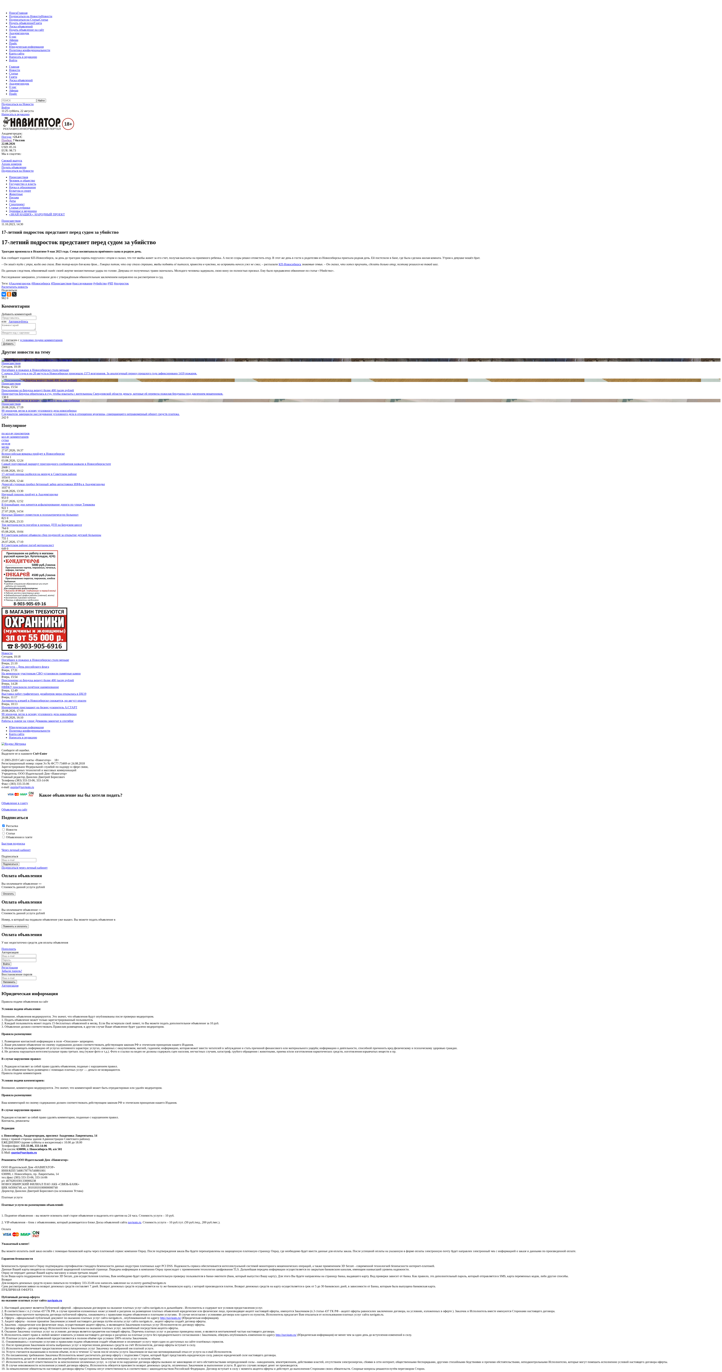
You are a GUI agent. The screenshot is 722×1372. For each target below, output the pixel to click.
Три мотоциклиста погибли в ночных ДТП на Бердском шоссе (42, 524)
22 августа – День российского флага (25, 666)
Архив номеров (12, 164)
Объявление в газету (15, 803)
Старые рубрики (19, 207)
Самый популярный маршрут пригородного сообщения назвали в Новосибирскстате (56, 463)
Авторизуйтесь (18, 321)
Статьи (43, 19)
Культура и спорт (20, 190)
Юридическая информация (26, 46)
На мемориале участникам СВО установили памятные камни (41, 673)
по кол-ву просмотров (16, 433)
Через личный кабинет (16, 850)
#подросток (121, 283)
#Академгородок (20, 283)
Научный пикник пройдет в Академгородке (30, 494)
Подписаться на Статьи (24, 19)
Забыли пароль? (12, 971)
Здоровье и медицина (23, 211)
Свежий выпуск (12, 160)
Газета (38, 23)
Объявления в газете (19, 837)
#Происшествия (61, 283)
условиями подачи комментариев (41, 340)
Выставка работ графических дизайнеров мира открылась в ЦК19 (44, 693)
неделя (6, 443)
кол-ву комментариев (15, 436)
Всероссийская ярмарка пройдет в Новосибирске (33, 453)
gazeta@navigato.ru (22, 787)
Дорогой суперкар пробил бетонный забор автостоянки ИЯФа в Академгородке (53, 484)
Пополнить (9, 949)
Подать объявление (21, 23)
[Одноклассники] (9, 294)
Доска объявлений (21, 26)
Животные (16, 194)
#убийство (100, 283)
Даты (12, 200)
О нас (12, 36)
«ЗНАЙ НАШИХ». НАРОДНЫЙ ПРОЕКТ (37, 214)
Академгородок (19, 33)
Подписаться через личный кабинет (25, 867)
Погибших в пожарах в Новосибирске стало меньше (35, 660)
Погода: (7, 136)
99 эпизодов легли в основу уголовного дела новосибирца (39, 714)
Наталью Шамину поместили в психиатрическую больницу (40, 514)
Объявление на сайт (14, 809)
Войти (13, 60)
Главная (22, 12)
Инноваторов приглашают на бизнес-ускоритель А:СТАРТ (39, 707)
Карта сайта (16, 53)
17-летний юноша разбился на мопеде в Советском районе (39, 474)
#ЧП (110, 283)
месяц (5, 447)
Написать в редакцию (23, 57)
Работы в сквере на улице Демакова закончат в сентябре (38, 721)
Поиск (13, 12)
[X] (14, 294)
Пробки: (7, 140)
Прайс (13, 43)
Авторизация (10, 985)
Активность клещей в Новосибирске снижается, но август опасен (44, 700)
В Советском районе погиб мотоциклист (28, 545)
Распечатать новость (15, 286)
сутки (5, 440)
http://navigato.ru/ (170, 1318)
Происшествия (18, 177)
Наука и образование (22, 187)
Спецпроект (17, 204)
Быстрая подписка (13, 843)
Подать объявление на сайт (26, 29)
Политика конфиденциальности (29, 50)
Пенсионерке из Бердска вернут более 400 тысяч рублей (38, 680)
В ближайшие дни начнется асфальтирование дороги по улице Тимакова (48, 504)
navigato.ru (134, 1222)
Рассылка (12, 825)
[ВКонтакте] (4, 294)
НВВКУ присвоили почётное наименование (30, 687)
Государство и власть (22, 184)
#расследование (82, 283)
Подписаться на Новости (25, 16)
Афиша (13, 40)
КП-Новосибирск (290, 264)
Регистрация (10, 967)
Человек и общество (22, 180)
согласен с (34, 340)
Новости (46, 16)
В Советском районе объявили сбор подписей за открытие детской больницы (51, 535)
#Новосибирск (40, 283)
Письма (14, 197)
